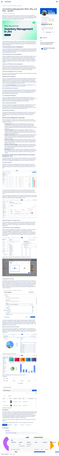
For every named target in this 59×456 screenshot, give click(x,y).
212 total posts (45, 22)
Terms (42, 449)
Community (8, 1)
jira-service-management (49, 42)
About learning (29, 444)
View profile (48, 32)
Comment (5, 424)
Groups (8, 5)
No (13, 454)
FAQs (20, 444)
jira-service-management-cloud (46, 43)
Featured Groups (14, 5)
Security (46, 449)
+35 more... (44, 25)
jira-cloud (42, 42)
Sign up (10, 432)
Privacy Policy (36, 449)
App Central (20, 5)
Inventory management (6, 48)
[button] (19, 30)
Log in (7, 432)
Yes (11, 454)
